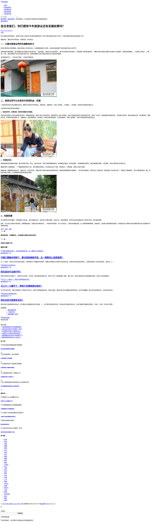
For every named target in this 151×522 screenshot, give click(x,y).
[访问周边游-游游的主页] (5, 317)
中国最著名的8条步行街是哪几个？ (12, 335)
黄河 (5, 460)
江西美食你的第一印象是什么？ (11, 331)
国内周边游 (7, 9)
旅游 (6, 229)
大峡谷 (6, 464)
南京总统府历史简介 (5, 424)
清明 (5, 500)
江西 (5, 490)
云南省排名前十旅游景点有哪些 (7, 367)
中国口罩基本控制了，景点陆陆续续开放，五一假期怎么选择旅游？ (32, 257)
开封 (5, 471)
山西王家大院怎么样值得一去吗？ (12, 329)
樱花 (5, 498)
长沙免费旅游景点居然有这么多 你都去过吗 (10, 386)
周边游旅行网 (12, 310)
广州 (5, 479)
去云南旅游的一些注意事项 (6, 358)
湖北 (5, 452)
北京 (5, 450)
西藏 (5, 446)
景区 (10, 229)
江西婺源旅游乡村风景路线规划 (11, 327)
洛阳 (5, 448)
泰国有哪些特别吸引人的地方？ (11, 337)
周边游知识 (7, 7)
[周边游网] (4, 2)
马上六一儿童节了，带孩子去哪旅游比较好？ (22, 286)
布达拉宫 (7, 494)
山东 (5, 475)
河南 (5, 444)
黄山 (5, 467)
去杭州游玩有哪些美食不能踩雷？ (8, 348)
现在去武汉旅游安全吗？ (12, 300)
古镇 (5, 477)
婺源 (5, 492)
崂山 (5, 496)
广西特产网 (11, 312)
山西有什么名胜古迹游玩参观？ (11, 333)
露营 (5, 481)
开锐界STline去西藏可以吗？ (7, 401)
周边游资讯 (7, 11)
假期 (5, 458)
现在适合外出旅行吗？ (11, 272)
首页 (5, 5)
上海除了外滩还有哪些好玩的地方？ (8, 416)
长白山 (6, 483)
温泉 (5, 456)
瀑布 (5, 462)
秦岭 (5, 473)
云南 (5, 469)
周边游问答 (7, 13)
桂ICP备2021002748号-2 (14, 504)
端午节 (6, 487)
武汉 (5, 454)
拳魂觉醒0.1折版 (13, 314)
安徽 (5, 485)
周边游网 (3, 19)
